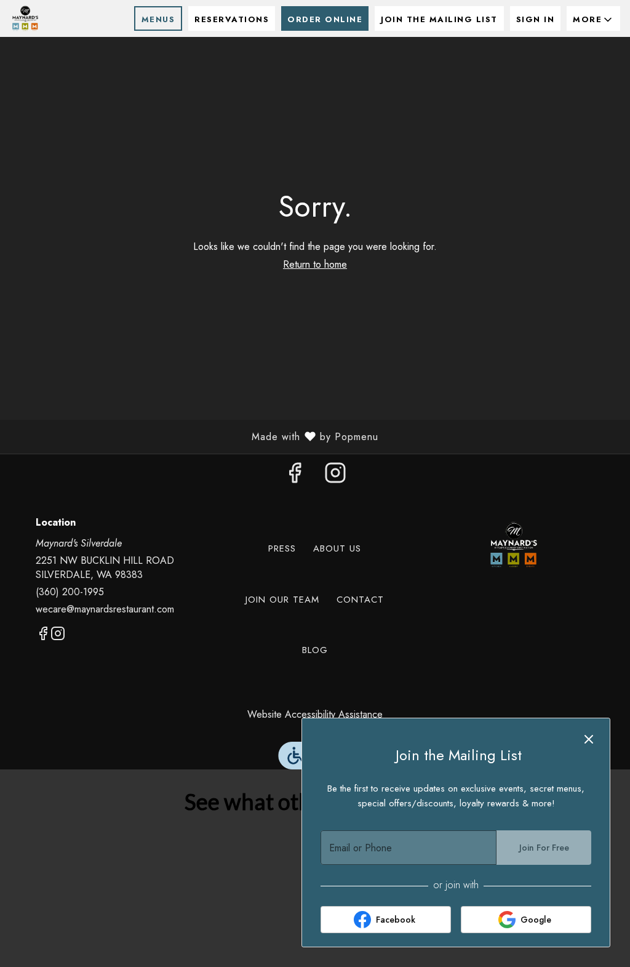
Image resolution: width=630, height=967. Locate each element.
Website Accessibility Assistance (315, 714)
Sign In (535, 19)
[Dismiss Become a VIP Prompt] (589, 739)
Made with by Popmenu (193, 436)
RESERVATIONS (231, 19)
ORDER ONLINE (324, 19)
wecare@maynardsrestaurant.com (105, 609)
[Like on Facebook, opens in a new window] (295, 476)
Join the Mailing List (439, 19)
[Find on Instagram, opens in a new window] (335, 476)
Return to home (315, 264)
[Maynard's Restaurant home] (65, 18)
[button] (593, 18)
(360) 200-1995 (70, 592)
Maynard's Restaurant (513, 544)
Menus (158, 19)
